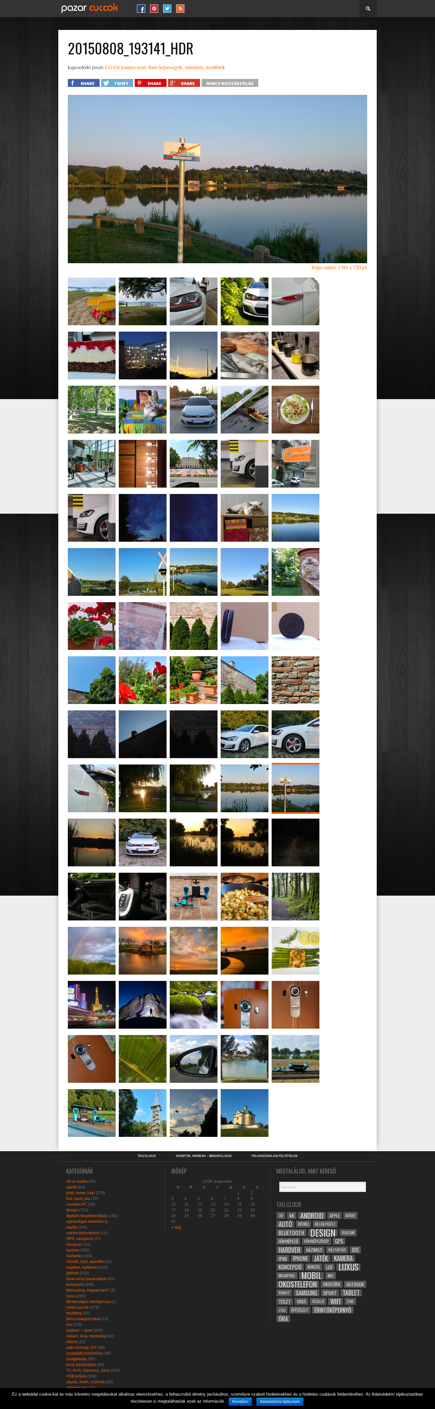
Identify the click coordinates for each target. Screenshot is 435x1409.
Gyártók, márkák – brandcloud (204, 1156)
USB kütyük (76, 1376)
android (312, 1215)
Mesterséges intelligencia (88, 1302)
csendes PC (76, 1204)
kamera (343, 1258)
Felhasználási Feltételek (275, 1156)
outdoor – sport (79, 1330)
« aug (176, 1227)
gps (339, 1241)
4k (291, 1215)
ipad (283, 1258)
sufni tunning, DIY (81, 1347)
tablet (351, 1292)
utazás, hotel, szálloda (85, 1382)
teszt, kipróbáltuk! (81, 1365)
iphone (300, 1258)
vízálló (318, 1301)
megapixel (287, 1275)
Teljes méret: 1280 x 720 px (339, 267)
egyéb (71, 1227)
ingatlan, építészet (82, 1267)
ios (355, 1249)
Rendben (240, 1401)
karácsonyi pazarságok (86, 1279)
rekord (71, 1342)
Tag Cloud (147, 1156)
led (329, 1267)
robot (284, 1292)
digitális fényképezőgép (86, 1216)
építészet (299, 1310)
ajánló (71, 1187)
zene (350, 1301)
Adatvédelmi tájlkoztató (280, 1401)
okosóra (331, 1284)
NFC (331, 1275)
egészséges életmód (84, 1221)
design (72, 1210)
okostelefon (298, 1284)
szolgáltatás (76, 1359)
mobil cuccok (77, 1307)
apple (334, 1215)
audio (350, 1215)
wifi (335, 1301)
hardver (73, 1250)
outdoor (355, 1284)
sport (330, 1292)
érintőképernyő (332, 1310)
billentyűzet (325, 1224)
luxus (70, 1296)
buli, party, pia (78, 1198)
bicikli (303, 1224)
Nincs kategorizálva (83, 1319)
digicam (348, 1232)
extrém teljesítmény (83, 1233)
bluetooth (291, 1232)
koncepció (75, 1284)
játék (321, 1258)
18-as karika (77, 1181)
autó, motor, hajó (80, 1193)
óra (69, 1324)
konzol (314, 1267)
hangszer (74, 1244)
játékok (72, 1273)
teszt (285, 1301)
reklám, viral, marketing (86, 1336)
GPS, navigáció (79, 1238)
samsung (306, 1292)
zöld (282, 1310)
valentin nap (77, 1387)
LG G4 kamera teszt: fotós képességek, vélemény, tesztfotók (165, 67)
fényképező (288, 1241)
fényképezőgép (316, 1241)
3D (281, 1215)
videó (301, 1301)
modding (74, 1313)
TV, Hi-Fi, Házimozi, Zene (88, 1370)
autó (285, 1224)
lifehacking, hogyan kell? (87, 1290)
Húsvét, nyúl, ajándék (84, 1261)
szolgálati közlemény (84, 1353)
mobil (311, 1275)
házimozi (314, 1250)
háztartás (74, 1256)
